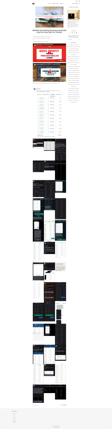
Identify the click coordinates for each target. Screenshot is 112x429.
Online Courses (55, 3)
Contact (62, 3)
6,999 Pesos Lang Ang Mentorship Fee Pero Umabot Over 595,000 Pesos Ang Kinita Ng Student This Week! (73, 58)
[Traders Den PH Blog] (33, 3)
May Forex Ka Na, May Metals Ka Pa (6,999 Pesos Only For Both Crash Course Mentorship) (73, 100)
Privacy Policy (14, 421)
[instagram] (75, 3)
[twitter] (55, 427)
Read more (71, 27)
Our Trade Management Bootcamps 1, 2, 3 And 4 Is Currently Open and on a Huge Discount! (73, 84)
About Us (14, 413)
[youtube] (76, 3)
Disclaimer (14, 419)
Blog (49, 3)
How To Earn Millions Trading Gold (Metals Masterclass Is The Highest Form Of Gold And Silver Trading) (73, 90)
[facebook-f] (72, 3)
